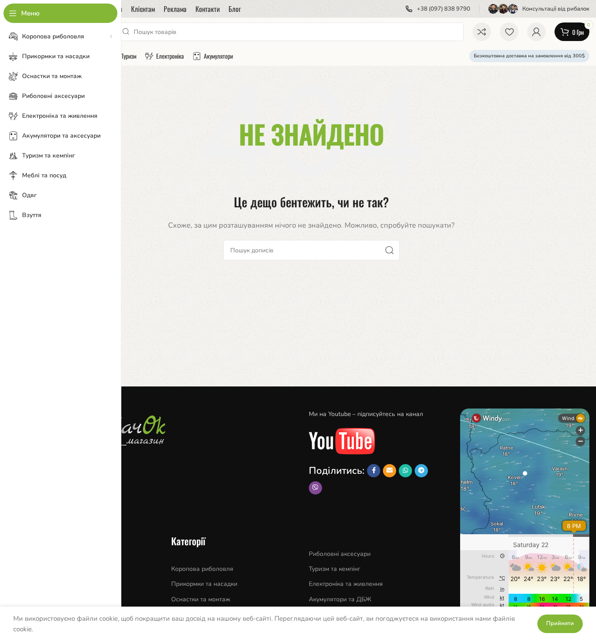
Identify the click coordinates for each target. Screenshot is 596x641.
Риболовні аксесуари (340, 554)
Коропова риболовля (202, 569)
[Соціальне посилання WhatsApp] (405, 470)
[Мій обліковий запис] (536, 32)
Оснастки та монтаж (200, 599)
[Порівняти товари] (481, 32)
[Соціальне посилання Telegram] (421, 470)
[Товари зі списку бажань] (509, 32)
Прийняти (560, 623)
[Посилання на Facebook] (373, 470)
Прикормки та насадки (204, 584)
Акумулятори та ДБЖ (340, 599)
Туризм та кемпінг (334, 569)
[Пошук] (389, 250)
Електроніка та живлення (346, 584)
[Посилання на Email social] (389, 470)
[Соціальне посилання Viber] (315, 488)
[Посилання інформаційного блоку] (437, 9)
